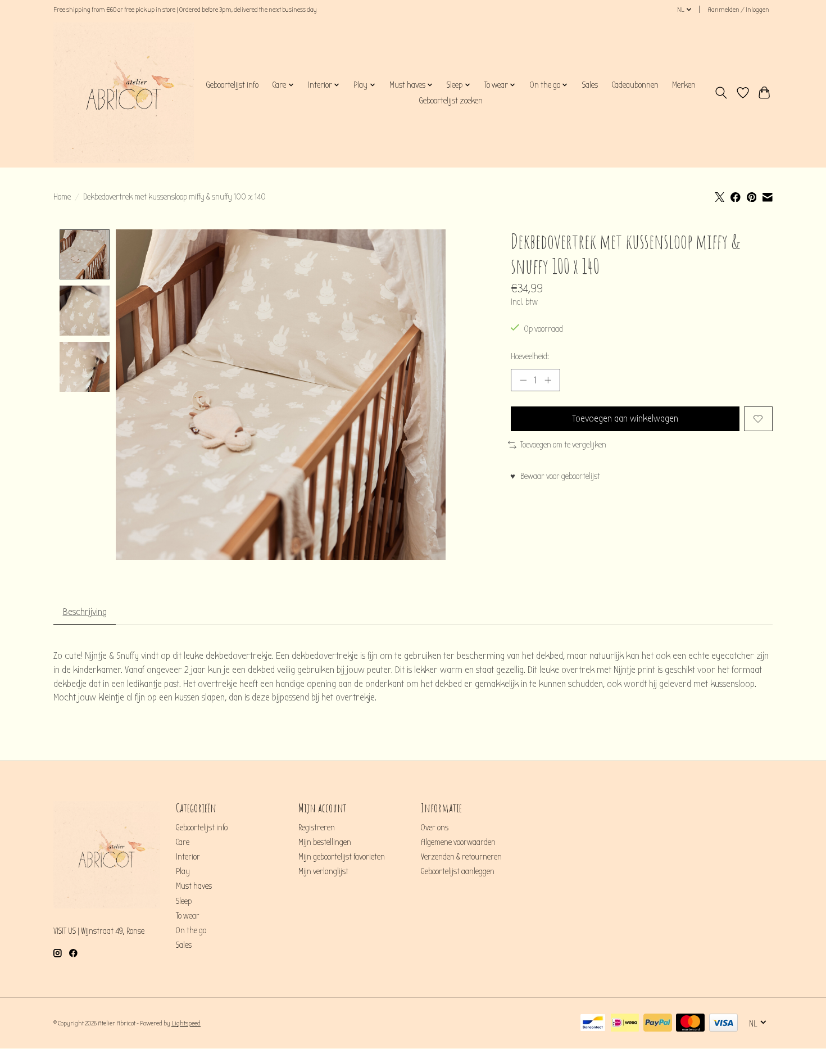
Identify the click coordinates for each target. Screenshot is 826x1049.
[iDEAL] (625, 1023)
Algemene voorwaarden (458, 842)
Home (62, 197)
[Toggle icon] (721, 93)
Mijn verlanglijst (323, 871)
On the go (191, 930)
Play (183, 871)
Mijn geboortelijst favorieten (341, 857)
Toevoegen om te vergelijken (563, 445)
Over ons (434, 828)
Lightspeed (186, 1023)
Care (182, 842)
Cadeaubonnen (635, 85)
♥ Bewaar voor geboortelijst (555, 476)
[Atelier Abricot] (123, 92)
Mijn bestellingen (324, 842)
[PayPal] (657, 1023)
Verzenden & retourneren (461, 857)
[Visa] (723, 1023)
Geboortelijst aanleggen (457, 871)
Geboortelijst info (232, 85)
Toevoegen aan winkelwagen (625, 418)
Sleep (184, 901)
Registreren (316, 828)
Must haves (194, 886)
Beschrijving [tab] (85, 612)
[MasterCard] (690, 1023)
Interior (188, 857)
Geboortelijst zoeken (451, 101)
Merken (684, 85)
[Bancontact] (593, 1023)
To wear (187, 916)
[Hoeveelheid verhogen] (548, 380)
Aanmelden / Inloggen (738, 9)
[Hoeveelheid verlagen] (523, 380)
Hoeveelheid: (530, 356)
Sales (590, 85)
